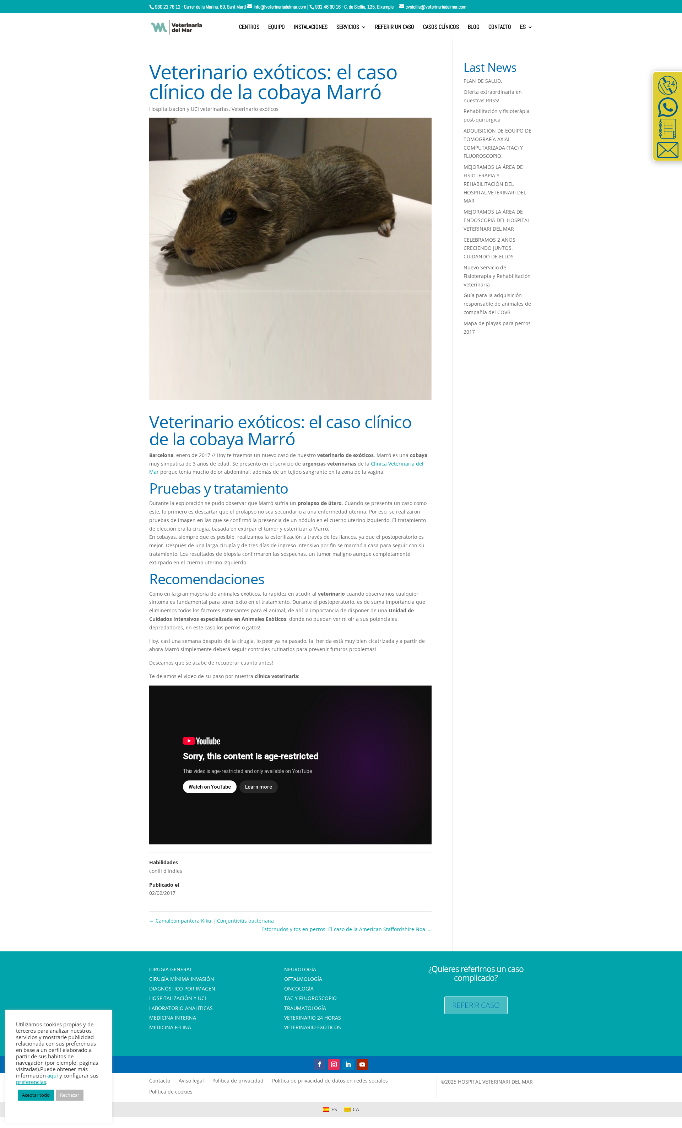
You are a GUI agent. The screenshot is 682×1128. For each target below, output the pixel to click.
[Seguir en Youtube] (362, 1064)
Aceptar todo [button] (36, 1095)
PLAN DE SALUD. (483, 80)
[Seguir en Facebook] (319, 1064)
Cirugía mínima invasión (181, 979)
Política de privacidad (238, 1080)
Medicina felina (170, 1028)
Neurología (300, 970)
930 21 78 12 (167, 7)
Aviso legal (191, 1080)
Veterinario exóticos (255, 109)
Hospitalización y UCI (177, 998)
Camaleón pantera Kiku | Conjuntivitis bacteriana (211, 920)
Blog (474, 28)
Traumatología (305, 1008)
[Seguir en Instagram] (334, 1064)
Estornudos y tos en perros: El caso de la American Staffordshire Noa (346, 929)
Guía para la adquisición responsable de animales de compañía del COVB (497, 304)
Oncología (299, 989)
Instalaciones (311, 28)
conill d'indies (165, 871)
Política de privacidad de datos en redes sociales (330, 1080)
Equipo (276, 28)
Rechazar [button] (69, 1095)
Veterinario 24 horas (312, 1018)
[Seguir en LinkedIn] (348, 1064)
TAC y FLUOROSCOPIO (310, 998)
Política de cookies (171, 1091)
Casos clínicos (441, 28)
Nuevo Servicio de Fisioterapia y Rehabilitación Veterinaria (497, 276)
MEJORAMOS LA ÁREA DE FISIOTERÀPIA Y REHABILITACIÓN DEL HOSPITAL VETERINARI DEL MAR (495, 183)
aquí (52, 1075)
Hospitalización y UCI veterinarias (189, 109)
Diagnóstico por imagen (182, 989)
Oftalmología (303, 979)
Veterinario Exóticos (312, 1028)
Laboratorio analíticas (181, 1008)
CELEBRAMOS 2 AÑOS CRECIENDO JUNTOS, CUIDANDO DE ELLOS (489, 248)
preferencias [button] (31, 1081)
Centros (249, 28)
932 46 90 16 (328, 7)
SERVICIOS (347, 28)
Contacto (499, 28)
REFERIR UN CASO (394, 28)
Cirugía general (170, 970)
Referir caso (476, 1005)
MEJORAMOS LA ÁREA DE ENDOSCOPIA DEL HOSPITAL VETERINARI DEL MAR (497, 220)
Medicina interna (172, 1018)
